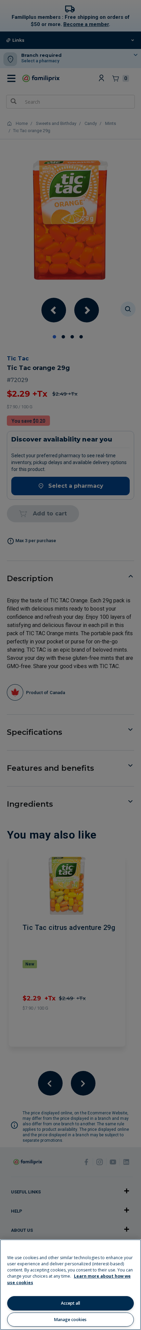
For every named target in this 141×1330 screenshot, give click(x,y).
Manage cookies (70, 1319)
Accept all (70, 1303)
